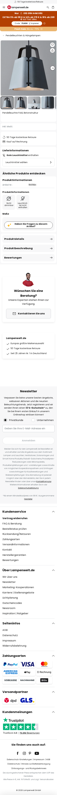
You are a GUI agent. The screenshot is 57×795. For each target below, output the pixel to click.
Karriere (7, 592)
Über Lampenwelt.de (18, 570)
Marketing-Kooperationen (18, 587)
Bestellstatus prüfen (14, 529)
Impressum (9, 640)
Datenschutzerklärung (28, 488)
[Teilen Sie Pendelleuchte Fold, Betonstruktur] (52, 50)
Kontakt (7, 549)
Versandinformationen (15, 544)
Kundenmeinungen (17, 712)
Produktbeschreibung (18, 248)
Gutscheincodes (12, 603)
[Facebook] (19, 753)
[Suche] (47, 7)
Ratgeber (22, 613)
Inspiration (8, 613)
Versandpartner (15, 692)
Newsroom (8, 608)
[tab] (28, 536)
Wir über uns (9, 577)
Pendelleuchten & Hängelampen (23, 35)
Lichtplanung (10, 597)
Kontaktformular (43, 481)
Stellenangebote (24, 592)
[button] (7, 102)
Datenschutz (10, 635)
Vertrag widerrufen (15, 518)
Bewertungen (13, 257)
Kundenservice (14, 511)
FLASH (27, 23)
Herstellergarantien (14, 555)
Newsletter (9, 582)
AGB (5, 630)
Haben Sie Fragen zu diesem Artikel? (31, 225)
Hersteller (28, 499)
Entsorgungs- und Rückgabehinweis (29, 768)
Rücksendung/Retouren (16, 534)
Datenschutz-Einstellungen (19, 759)
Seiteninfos (11, 623)
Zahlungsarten (11, 539)
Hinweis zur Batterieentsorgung (36, 764)
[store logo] (19, 7)
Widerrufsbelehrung (14, 645)
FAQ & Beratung (12, 523)
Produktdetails (14, 239)
